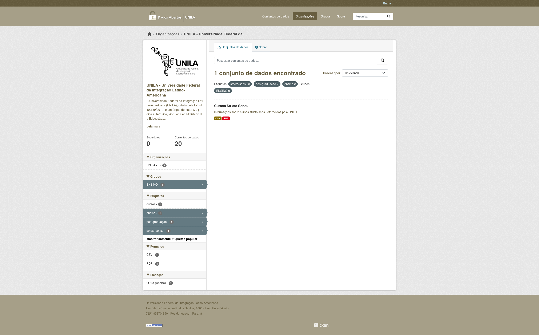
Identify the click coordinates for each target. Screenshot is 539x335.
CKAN (321, 325)
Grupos (326, 16)
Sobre (341, 16)
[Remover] (249, 84)
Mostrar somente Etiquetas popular (172, 239)
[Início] (149, 33)
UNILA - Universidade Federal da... (215, 33)
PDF (226, 118)
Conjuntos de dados (275, 16)
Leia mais (153, 126)
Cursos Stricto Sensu (231, 105)
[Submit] (388, 16)
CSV (217, 118)
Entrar (387, 3)
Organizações (305, 16)
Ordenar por (331, 73)
